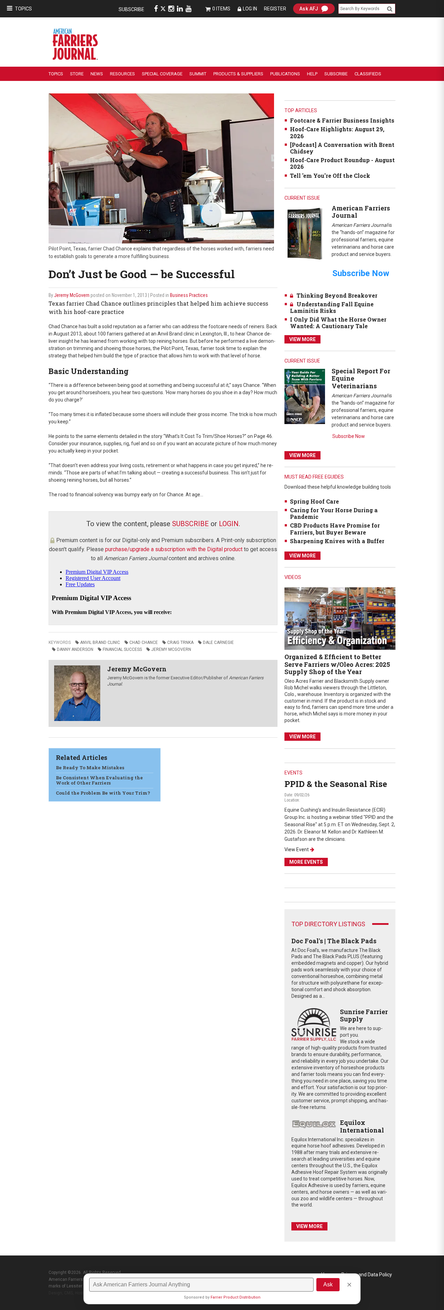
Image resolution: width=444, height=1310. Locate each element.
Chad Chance (143, 642)
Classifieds (368, 73)
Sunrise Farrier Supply (364, 1015)
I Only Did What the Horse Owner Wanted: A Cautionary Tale (338, 323)
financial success (122, 649)
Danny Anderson (75, 649)
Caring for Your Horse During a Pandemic (334, 513)
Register (275, 8)
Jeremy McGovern (71, 295)
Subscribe (131, 9)
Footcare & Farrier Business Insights (342, 120)
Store (77, 73)
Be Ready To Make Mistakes (90, 767)
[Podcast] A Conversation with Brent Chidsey (342, 148)
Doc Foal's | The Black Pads (333, 941)
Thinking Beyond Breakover (337, 295)
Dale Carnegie (218, 642)
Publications (285, 73)
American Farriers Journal (361, 212)
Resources (122, 73)
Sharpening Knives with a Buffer (337, 541)
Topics (23, 8)
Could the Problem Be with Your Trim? (103, 793)
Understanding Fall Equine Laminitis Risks (332, 307)
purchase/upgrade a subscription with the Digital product (173, 549)
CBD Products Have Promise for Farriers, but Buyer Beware (335, 529)
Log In (250, 8)
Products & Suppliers (238, 73)
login (229, 524)
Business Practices (189, 295)
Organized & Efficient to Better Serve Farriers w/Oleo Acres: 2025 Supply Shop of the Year (337, 664)
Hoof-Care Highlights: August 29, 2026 (337, 132)
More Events (306, 862)
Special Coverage (162, 73)
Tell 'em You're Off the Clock (330, 175)
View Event (296, 849)
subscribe (190, 524)
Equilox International (362, 1126)
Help (312, 73)
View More (302, 339)
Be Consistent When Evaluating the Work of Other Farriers (99, 780)
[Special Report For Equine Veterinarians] (304, 396)
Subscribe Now (348, 436)
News (97, 73)
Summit (197, 73)
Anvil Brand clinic (100, 642)
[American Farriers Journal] (304, 233)
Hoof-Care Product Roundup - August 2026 (342, 163)
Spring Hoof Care (314, 501)
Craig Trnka (180, 642)
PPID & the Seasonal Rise (335, 783)
